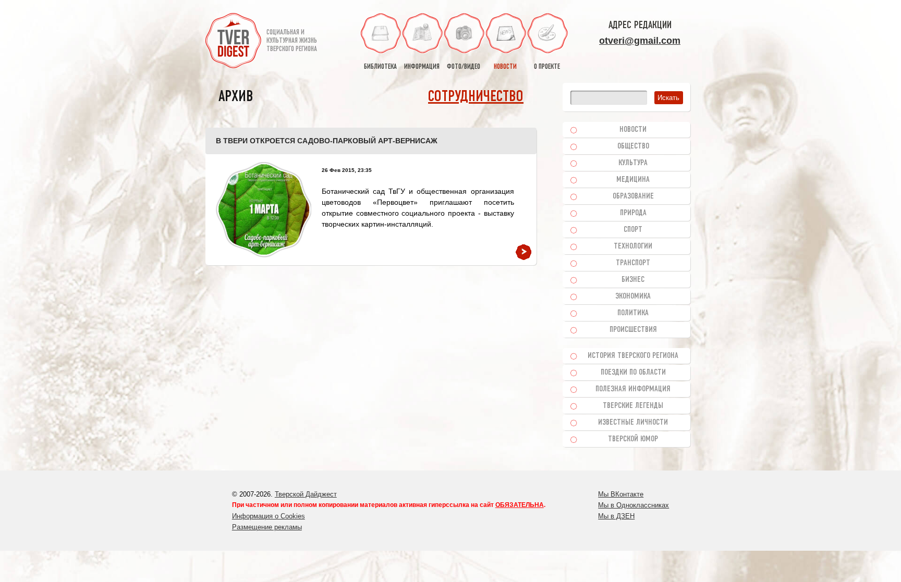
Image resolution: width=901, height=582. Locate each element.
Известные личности (633, 422)
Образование (633, 196)
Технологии (633, 246)
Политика (633, 313)
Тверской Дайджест (306, 494)
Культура (633, 163)
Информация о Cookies (268, 516)
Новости (633, 129)
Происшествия (633, 329)
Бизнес (633, 279)
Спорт (633, 229)
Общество (633, 146)
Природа (633, 213)
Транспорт (633, 263)
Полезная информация (633, 389)
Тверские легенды (633, 406)
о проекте (547, 67)
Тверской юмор (633, 439)
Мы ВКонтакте (620, 494)
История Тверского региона (633, 356)
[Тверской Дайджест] (233, 42)
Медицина (633, 179)
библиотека (380, 67)
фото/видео (463, 67)
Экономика (633, 296)
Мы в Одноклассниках (633, 505)
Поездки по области (633, 372)
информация (422, 67)
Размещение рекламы (267, 527)
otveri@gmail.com (639, 40)
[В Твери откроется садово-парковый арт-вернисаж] (263, 209)
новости (505, 67)
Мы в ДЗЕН (616, 516)
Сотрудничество (475, 97)
